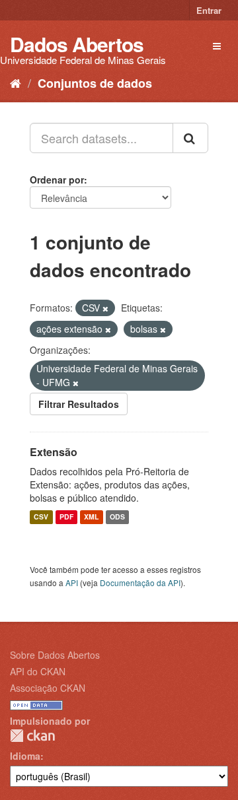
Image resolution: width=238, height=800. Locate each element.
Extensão (53, 451)
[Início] (15, 82)
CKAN (32, 736)
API (71, 582)
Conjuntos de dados (95, 83)
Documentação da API (140, 582)
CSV (41, 517)
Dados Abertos (76, 44)
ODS (117, 517)
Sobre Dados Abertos (55, 654)
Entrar (208, 10)
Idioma (25, 755)
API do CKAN (37, 671)
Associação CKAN (47, 687)
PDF (66, 517)
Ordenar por (57, 179)
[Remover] (105, 308)
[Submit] (190, 138)
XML (91, 517)
